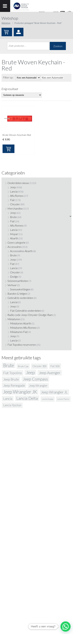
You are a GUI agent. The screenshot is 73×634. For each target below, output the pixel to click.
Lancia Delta (27, 398)
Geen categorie (16, 242)
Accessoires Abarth (21, 251)
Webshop (6, 23)
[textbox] (52, 77)
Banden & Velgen (17, 293)
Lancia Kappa (47, 399)
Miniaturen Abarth (20, 323)
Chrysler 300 (39, 366)
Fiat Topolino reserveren (21, 344)
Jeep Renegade (14, 385)
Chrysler (15, 204)
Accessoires (14, 246)
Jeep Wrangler (38, 385)
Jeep (13, 187)
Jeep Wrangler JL (54, 392)
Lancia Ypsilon (12, 405)
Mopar (14, 234)
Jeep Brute (11, 379)
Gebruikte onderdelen (20, 297)
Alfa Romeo (16, 195)
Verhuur (12, 285)
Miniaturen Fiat (19, 331)
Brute (13, 217)
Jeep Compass (35, 378)
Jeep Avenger (49, 372)
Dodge (14, 276)
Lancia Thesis (63, 399)
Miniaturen (13, 319)
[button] (65, 626)
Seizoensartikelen (17, 280)
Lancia (13, 191)
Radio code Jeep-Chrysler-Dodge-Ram (30, 314)
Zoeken (57, 46)
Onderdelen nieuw (18, 182)
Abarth (14, 238)
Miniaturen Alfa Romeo (23, 327)
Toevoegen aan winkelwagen (8, 149)
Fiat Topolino (12, 373)
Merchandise (15, 208)
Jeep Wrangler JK (20, 392)
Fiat (12, 200)
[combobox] (52, 77)
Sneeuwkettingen (20, 289)
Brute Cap (23, 366)
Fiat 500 (55, 366)
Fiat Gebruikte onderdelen (25, 310)
